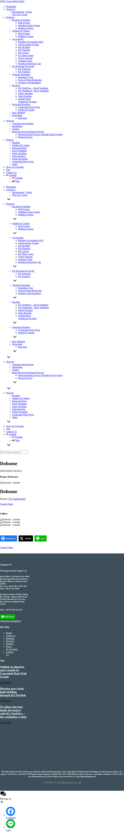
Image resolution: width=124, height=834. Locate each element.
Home (9, 633)
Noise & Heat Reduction (30, 80)
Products (10, 17)
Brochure (22, 118)
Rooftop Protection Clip (29, 63)
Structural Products (21, 104)
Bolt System (24, 22)
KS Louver (23, 52)
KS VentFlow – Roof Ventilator (33, 88)
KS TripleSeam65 (17, 499)
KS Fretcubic (24, 69)
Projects (10, 140)
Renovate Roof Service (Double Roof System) (40, 134)
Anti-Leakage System (28, 44)
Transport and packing (22, 123)
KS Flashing (24, 50)
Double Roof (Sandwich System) (27, 100)
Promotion (11, 6)
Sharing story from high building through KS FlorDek (13, 692)
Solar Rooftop (25, 96)
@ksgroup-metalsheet (10, 621)
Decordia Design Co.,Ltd (69, 782)
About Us (10, 9)
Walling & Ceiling (20, 31)
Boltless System (25, 28)
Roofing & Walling (21, 20)
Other (15, 164)
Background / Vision (22, 12)
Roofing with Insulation (29, 82)
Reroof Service (25, 137)
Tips (8, 169)
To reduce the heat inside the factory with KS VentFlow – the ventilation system (13, 711)
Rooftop (16, 85)
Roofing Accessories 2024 (30, 42)
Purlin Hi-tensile (20, 159)
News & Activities (15, 167)
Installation (17, 126)
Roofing (16, 142)
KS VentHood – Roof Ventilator (33, 91)
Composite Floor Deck (29, 107)
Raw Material (18, 112)
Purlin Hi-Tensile (26, 110)
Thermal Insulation (21, 74)
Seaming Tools (25, 61)
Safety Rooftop (25, 93)
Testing (15, 129)
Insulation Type (25, 77)
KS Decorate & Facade (23, 66)
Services (10, 120)
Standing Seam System (29, 25)
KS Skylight (24, 47)
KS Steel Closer (25, 55)
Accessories (17, 39)
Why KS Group (19, 14)
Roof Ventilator (19, 150)
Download (17, 115)
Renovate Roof (19, 148)
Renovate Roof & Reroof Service (28, 131)
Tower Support (25, 58)
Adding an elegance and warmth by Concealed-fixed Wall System (13, 671)
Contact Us (11, 172)
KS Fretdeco (24, 71)
